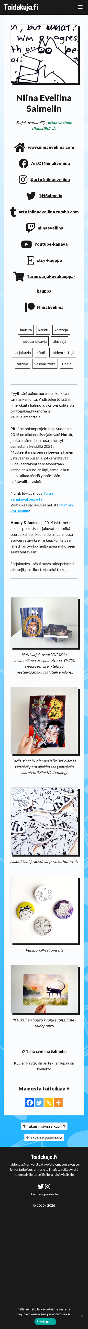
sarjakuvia (22, 352)
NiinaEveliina (50, 307)
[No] (81, 1316)
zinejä (66, 363)
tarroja (22, 363)
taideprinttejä (62, 352)
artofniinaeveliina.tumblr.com (49, 211)
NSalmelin (52, 195)
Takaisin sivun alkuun (44, 1126)
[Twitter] (39, 1102)
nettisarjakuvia (34, 341)
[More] (58, 1102)
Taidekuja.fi (21, 7)
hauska (26, 329)
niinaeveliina (50, 227)
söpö (41, 352)
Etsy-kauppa (49, 260)
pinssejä (59, 341)
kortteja (61, 329)
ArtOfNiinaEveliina (50, 163)
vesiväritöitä (44, 363)
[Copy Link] (48, 1102)
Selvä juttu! (45, 1322)
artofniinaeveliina (51, 179)
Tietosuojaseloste (44, 1194)
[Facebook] (29, 1102)
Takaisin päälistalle (46, 1137)
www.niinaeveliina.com (51, 147)
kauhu (43, 329)
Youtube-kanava (51, 244)
